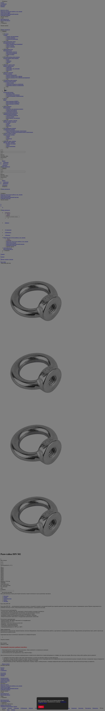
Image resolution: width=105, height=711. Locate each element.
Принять (41, 706)
